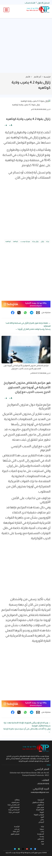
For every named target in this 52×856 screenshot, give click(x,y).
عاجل (42, 819)
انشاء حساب (30, 3)
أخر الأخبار (37, 77)
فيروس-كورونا (39, 815)
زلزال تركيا (35, 241)
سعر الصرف (15, 802)
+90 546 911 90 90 (43, 784)
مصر (42, 841)
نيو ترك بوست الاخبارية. (12, 852)
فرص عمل (40, 807)
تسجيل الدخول (43, 3)
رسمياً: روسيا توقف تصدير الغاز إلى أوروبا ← (32, 329)
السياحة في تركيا (13, 810)
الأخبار (28, 77)
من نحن (16, 829)
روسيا (42, 836)
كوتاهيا (15, 241)
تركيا (47, 241)
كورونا (42, 812)
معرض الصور (15, 834)
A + (10, 125)
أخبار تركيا (41, 800)
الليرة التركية (40, 810)
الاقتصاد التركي (14, 807)
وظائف (17, 800)
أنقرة (42, 817)
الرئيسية (47, 77)
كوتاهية (8, 241)
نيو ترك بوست (25, 241)
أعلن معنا (16, 831)
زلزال (42, 241)
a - (6, 125)
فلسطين (40, 839)
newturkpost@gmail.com (40, 792)
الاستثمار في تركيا (13, 805)
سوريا (42, 829)
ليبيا (43, 844)
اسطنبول (40, 805)
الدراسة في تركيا (14, 812)
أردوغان (41, 822)
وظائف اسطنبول (38, 802)
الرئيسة (16, 826)
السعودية (40, 834)
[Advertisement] (26, 45)
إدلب (42, 831)
